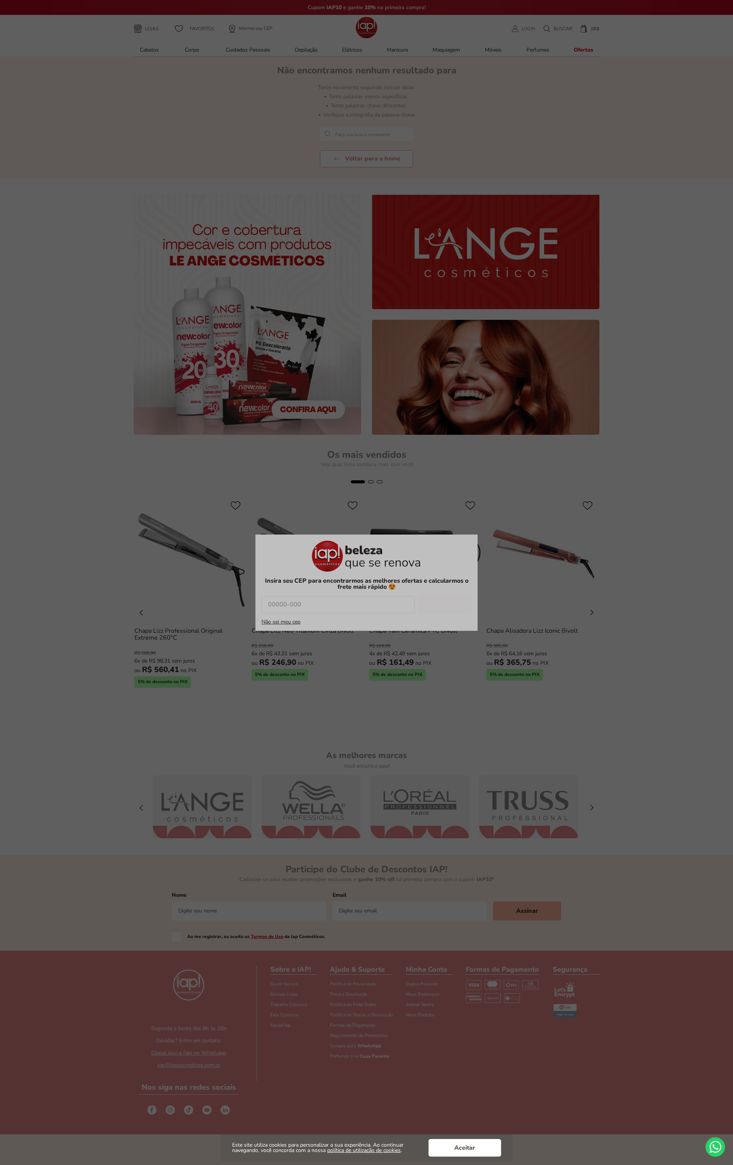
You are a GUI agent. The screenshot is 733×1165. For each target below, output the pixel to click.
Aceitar (464, 1148)
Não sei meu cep (281, 622)
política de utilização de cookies (364, 1150)
